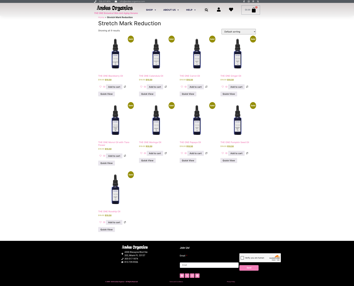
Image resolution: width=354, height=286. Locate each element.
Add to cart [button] (114, 86)
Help (189, 10)
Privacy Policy (231, 281)
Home (101, 17)
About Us (169, 10)
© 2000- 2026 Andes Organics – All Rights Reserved (121, 281)
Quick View (106, 94)
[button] (206, 10)
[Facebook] (182, 275)
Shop (149, 10)
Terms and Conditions (176, 281)
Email (183, 256)
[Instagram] (192, 275)
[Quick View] (104, 86)
